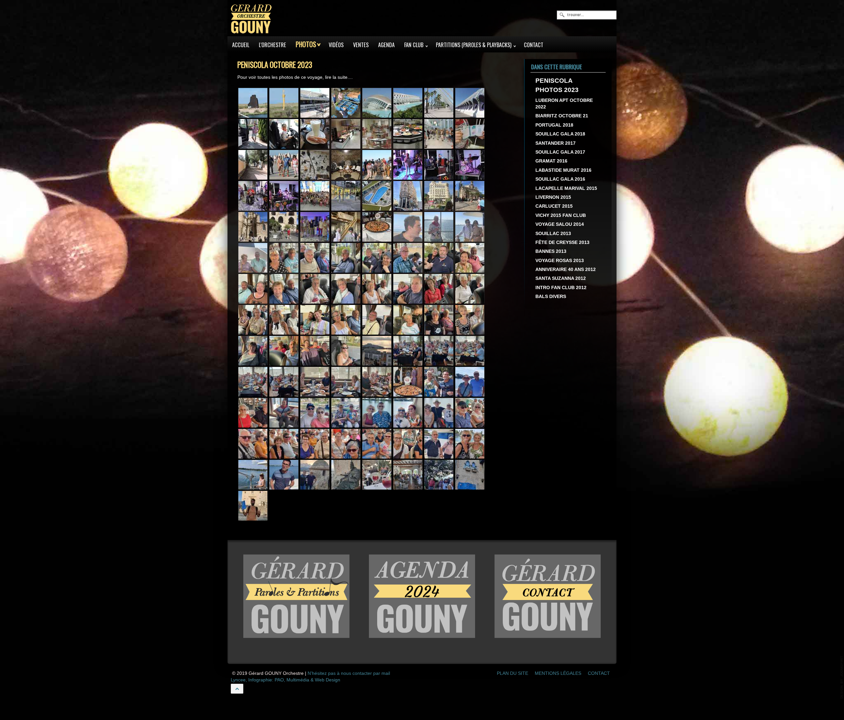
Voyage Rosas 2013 (559, 260)
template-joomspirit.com (841, 677)
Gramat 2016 (551, 161)
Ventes (361, 45)
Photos (306, 44)
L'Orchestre (272, 45)
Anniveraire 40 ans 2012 (565, 269)
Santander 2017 (555, 143)
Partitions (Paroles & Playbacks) (473, 45)
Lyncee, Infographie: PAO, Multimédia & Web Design (285, 680)
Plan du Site (512, 673)
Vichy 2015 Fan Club (560, 215)
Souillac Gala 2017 (560, 152)
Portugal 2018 (554, 125)
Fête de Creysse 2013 (562, 242)
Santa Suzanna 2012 (560, 278)
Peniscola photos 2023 (557, 85)
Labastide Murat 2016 (563, 170)
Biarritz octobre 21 (561, 116)
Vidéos (336, 45)
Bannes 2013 (550, 251)
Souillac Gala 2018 (560, 134)
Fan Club (413, 45)
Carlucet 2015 (554, 206)
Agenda (386, 45)
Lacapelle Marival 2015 (566, 188)
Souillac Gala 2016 (560, 179)
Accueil (240, 45)
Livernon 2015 (553, 197)
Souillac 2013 (553, 233)
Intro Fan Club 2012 (561, 287)
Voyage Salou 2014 (559, 224)
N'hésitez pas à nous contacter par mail (349, 673)
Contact (533, 45)
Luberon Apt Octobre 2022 (564, 103)
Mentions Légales (558, 673)
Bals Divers (550, 296)
